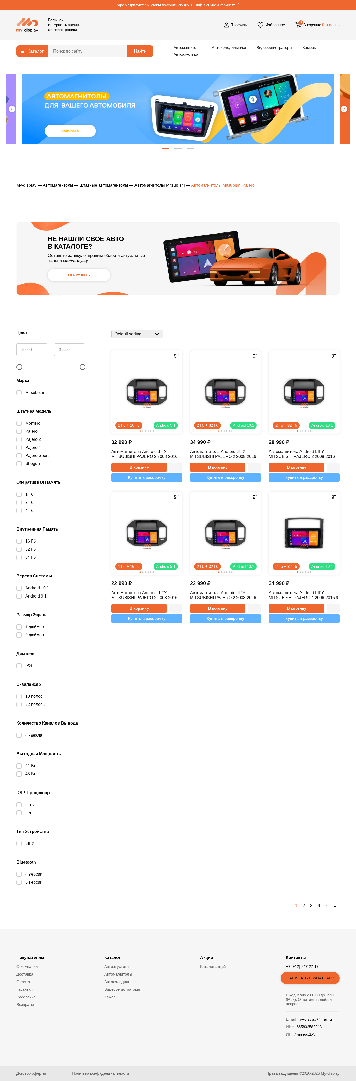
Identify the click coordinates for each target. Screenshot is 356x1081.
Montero (32, 423)
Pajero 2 (33, 439)
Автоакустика (186, 54)
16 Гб (30, 541)
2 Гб (29, 502)
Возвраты (25, 1004)
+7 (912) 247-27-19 (302, 966)
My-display (26, 185)
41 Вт (30, 766)
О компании (27, 966)
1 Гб (29, 494)
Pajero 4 (33, 447)
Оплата (23, 981)
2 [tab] (178, 148)
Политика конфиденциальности (100, 1073)
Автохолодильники (229, 47)
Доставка (24, 974)
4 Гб (29, 510)
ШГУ (29, 843)
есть (29, 804)
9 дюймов (34, 635)
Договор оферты (31, 1073)
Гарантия (24, 989)
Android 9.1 (36, 596)
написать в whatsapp (310, 978)
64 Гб (30, 557)
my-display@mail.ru (315, 1019)
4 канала (33, 735)
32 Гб (30, 549)
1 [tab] (165, 148)
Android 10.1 (37, 588)
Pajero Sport (36, 455)
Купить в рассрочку (146, 477)
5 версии (33, 882)
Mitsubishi (34, 392)
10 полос (33, 696)
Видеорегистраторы (274, 47)
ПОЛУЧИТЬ (79, 275)
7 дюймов (34, 627)
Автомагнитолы (187, 47)
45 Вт (30, 774)
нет (28, 812)
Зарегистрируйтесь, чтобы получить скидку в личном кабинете (176, 5)
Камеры (310, 47)
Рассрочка (25, 997)
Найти (140, 51)
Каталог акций (213, 966)
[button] (175, 467)
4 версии (33, 874)
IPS (28, 665)
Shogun (32, 463)
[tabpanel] (178, 109)
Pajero (31, 431)
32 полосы (35, 704)
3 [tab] (190, 148)
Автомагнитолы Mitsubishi (159, 185)
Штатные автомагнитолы (103, 185)
